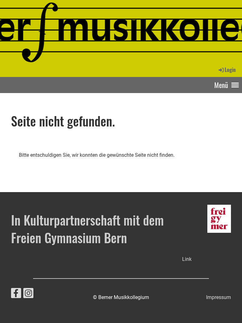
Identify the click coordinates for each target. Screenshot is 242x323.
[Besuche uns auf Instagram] (28, 295)
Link (187, 259)
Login (230, 69)
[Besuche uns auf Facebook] (16, 295)
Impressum (218, 297)
